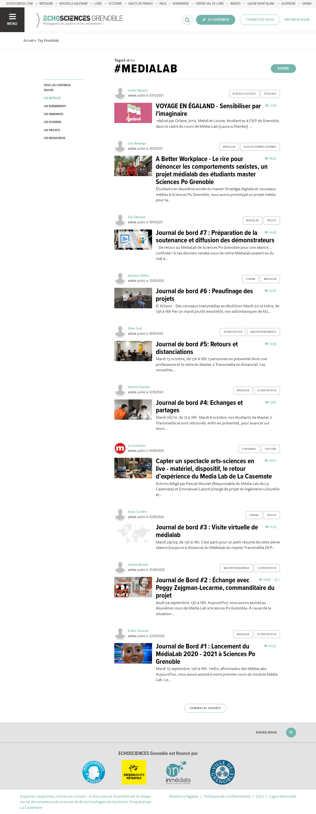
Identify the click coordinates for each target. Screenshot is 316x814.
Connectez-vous (260, 20)
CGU (260, 796)
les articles (52, 98)
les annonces (53, 114)
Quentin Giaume (139, 387)
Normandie (181, 3)
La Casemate (137, 445)
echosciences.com (19, 3)
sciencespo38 (233, 332)
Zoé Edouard (136, 217)
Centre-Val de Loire (210, 3)
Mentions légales (183, 796)
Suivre (283, 68)
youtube (270, 449)
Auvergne (288, 3)
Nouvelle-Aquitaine (73, 3)
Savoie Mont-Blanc (261, 3)
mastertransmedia (263, 332)
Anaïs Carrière (137, 512)
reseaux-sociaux (244, 94)
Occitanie (115, 3)
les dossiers (52, 122)
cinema (250, 279)
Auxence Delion (138, 275)
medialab (229, 147)
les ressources (54, 138)
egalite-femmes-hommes (260, 147)
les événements (55, 106)
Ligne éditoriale (282, 796)
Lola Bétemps (137, 143)
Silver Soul (135, 328)
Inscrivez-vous (297, 20)
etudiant (270, 94)
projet (271, 220)
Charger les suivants (205, 708)
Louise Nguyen (138, 90)
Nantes (235, 3)
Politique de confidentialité (227, 796)
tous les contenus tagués (57, 87)
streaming (249, 449)
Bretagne (46, 3)
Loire (98, 3)
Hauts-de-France (140, 3)
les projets (52, 130)
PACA (162, 3)
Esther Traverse (138, 631)
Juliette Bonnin (138, 565)
